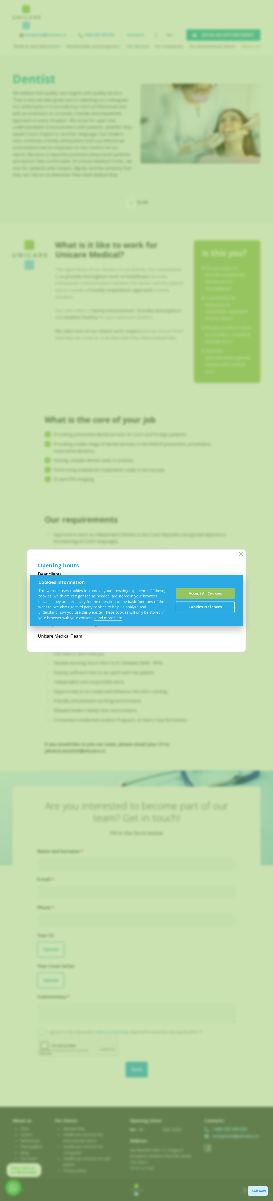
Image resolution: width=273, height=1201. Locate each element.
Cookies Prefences (205, 607)
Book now (258, 1191)
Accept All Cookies (205, 593)
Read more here (108, 617)
